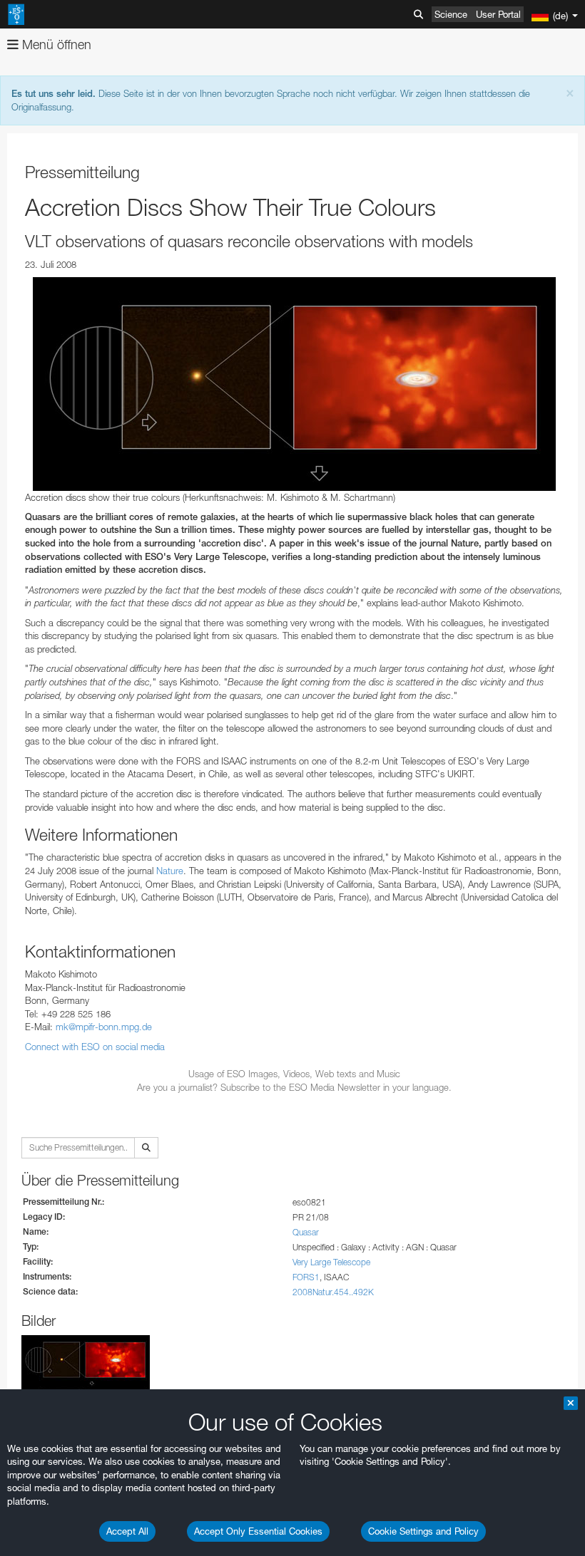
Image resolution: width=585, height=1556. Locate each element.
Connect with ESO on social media (95, 1046)
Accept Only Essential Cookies (258, 1531)
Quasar (305, 1232)
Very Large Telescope (331, 1262)
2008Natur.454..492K (333, 1292)
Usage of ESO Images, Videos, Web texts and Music (294, 1073)
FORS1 (306, 1277)
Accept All (127, 1531)
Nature (169, 870)
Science (450, 14)
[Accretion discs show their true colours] (294, 384)
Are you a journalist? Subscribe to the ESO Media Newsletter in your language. (294, 1087)
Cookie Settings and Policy (423, 1531)
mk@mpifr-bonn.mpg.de (104, 1026)
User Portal (498, 14)
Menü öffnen (55, 44)
